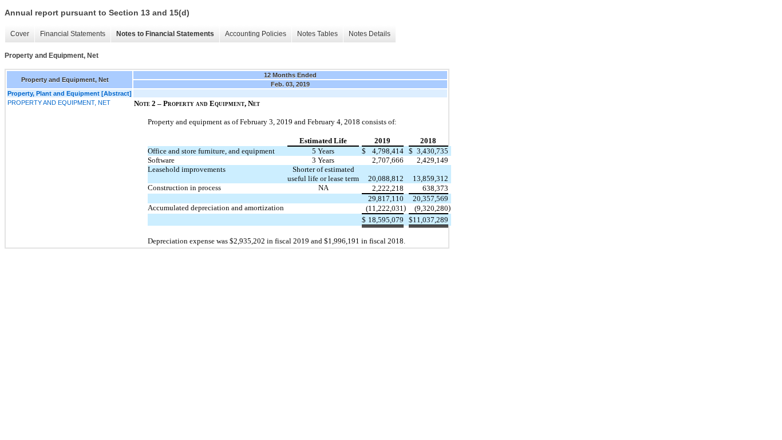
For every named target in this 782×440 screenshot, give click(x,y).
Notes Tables (317, 34)
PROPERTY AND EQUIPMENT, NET (58, 102)
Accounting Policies (255, 34)
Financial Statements (72, 34)
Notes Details (369, 34)
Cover (19, 34)
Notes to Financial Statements (165, 34)
